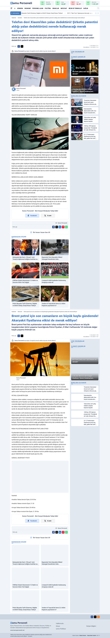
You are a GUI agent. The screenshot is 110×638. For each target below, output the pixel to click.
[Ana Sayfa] (14, 8)
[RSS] (98, 617)
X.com (49, 215)
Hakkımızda (60, 623)
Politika (48, 8)
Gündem (20, 8)
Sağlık (85, 8)
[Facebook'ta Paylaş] (18, 46)
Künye (58, 626)
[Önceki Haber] (96, 13)
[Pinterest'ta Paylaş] (63, 227)
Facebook (33, 215)
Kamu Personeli (21, 89)
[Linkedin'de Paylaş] (60, 227)
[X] (95, 617)
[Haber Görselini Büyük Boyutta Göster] (40, 70)
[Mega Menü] (11, 8)
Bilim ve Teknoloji (75, 8)
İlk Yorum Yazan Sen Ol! (41, 232)
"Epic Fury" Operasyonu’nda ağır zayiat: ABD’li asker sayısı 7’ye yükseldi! (44, 13)
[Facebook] (92, 617)
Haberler (14, 17)
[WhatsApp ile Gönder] (66, 227)
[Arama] (98, 8)
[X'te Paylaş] (22, 46)
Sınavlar (55, 8)
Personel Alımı (37, 8)
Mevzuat (64, 8)
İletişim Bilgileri (91, 626)
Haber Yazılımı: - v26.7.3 (86, 635)
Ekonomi (27, 8)
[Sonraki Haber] (98, 13)
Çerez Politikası (61, 629)
